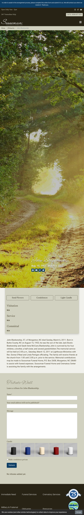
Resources (47, 509)
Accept (78, 512)
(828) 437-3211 (74, 14)
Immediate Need (8, 494)
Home (3, 28)
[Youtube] (81, 10)
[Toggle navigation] (80, 22)
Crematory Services (51, 494)
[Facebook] (77, 10)
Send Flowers (18, 298)
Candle (9, 442)
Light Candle (66, 298)
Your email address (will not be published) (23, 403)
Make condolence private (18, 460)
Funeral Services (29, 494)
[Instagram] (75, 10)
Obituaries (10, 28)
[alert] (42, 4)
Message (10, 411)
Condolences (42, 298)
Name (9, 394)
